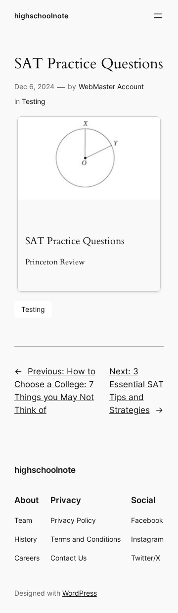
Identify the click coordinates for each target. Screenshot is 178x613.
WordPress (79, 593)
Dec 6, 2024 (34, 86)
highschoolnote (41, 15)
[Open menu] (158, 16)
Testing (33, 101)
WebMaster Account (111, 86)
